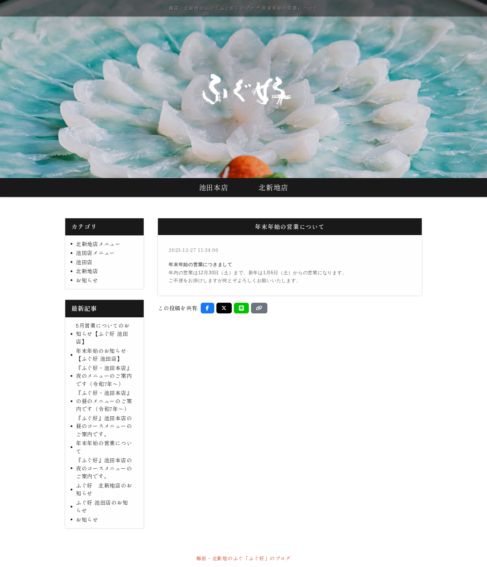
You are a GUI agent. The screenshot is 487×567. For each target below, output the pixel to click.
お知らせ (87, 280)
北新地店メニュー (98, 244)
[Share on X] (224, 308)
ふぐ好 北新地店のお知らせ (104, 489)
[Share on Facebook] (207, 308)
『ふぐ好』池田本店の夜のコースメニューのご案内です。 (104, 468)
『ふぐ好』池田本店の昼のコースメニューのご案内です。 (104, 426)
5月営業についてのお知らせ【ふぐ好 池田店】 (103, 333)
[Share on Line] (241, 308)
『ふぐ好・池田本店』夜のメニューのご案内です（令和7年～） (104, 375)
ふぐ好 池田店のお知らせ (102, 506)
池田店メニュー (95, 252)
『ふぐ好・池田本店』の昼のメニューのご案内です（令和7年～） (104, 400)
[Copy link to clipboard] (259, 308)
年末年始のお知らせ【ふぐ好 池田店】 (101, 355)
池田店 (84, 262)
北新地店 (273, 187)
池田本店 (214, 187)
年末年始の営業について (104, 447)
